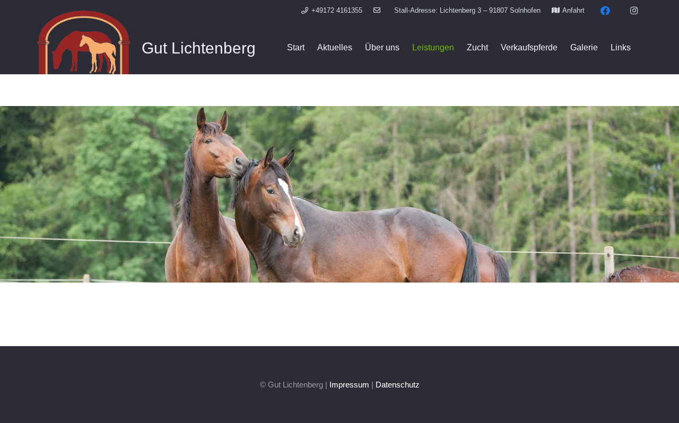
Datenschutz (398, 384)
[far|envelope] (378, 10)
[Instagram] (634, 11)
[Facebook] (605, 10)
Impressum (349, 384)
